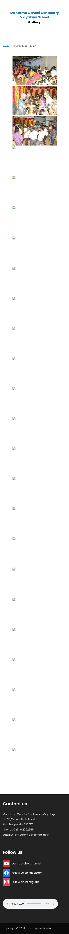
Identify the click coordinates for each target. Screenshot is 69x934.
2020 (6, 46)
